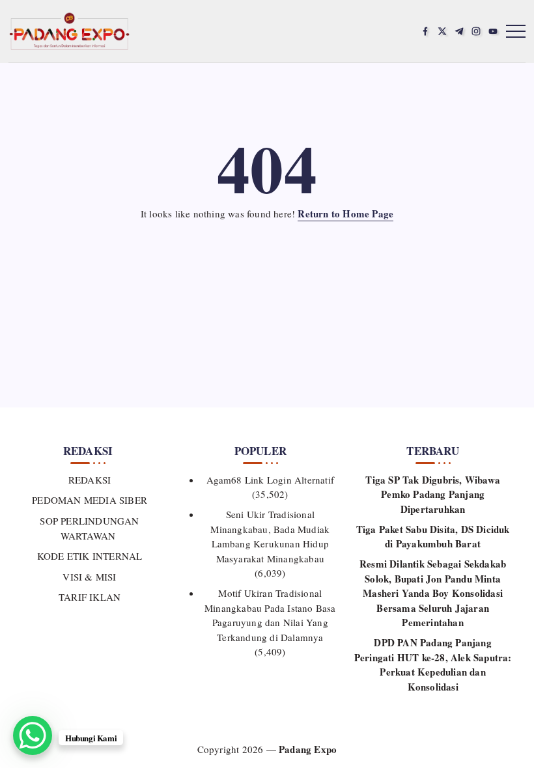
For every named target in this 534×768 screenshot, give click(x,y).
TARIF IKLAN (89, 596)
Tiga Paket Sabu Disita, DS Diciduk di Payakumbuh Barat (433, 536)
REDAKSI (89, 479)
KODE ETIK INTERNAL (90, 555)
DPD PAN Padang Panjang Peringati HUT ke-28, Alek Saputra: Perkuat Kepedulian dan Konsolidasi (433, 664)
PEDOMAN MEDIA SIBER (89, 499)
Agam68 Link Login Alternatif (270, 479)
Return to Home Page (345, 213)
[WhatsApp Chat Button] (32, 735)
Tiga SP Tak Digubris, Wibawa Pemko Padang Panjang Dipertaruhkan (432, 494)
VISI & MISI (89, 576)
